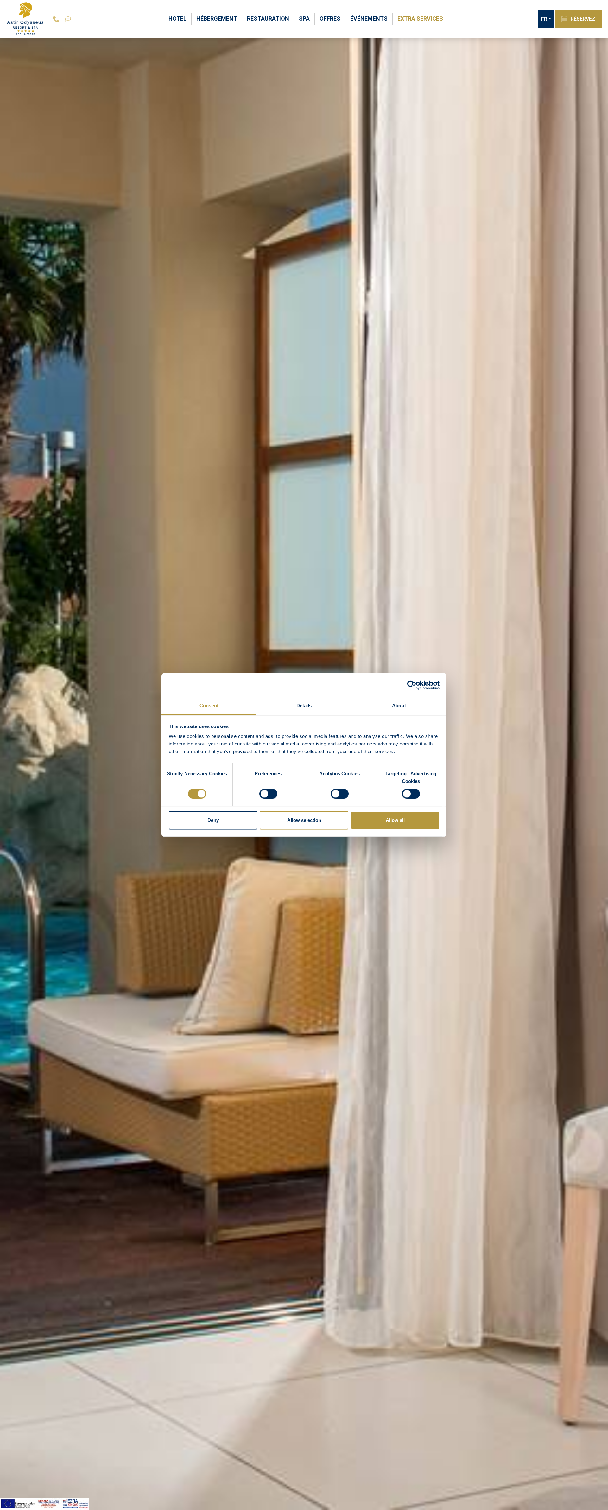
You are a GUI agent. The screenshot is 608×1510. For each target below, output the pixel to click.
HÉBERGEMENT (216, 18)
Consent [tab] (209, 705)
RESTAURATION (268, 18)
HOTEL (177, 18)
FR (544, 19)
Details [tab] (304, 705)
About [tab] (399, 705)
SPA (304, 18)
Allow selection (304, 820)
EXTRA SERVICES (420, 18)
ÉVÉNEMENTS (369, 18)
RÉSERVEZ (583, 19)
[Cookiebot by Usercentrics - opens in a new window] (412, 685)
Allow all (395, 820)
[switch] (268, 794)
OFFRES (330, 18)
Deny (213, 820)
